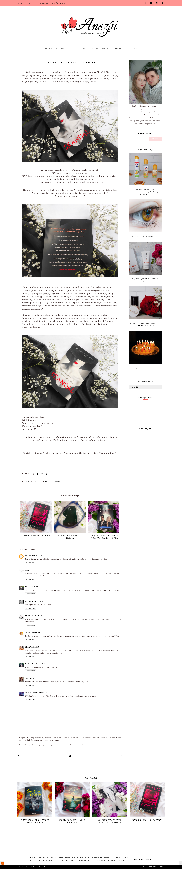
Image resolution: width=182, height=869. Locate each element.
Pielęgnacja (67, 48)
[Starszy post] (121, 756)
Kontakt (43, 3)
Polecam (56, 481)
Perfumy (82, 48)
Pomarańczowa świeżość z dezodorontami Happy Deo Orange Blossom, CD (145, 191)
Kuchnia (106, 48)
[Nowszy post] (18, 756)
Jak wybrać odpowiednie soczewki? (145, 236)
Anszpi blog (33, 866)
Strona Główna (26, 3)
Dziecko (118, 48)
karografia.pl (158, 866)
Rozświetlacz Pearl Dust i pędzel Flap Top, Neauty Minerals (145, 324)
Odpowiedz (30, 562)
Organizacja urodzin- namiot (145, 368)
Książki (94, 48)
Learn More (138, 859)
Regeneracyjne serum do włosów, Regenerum (145, 279)
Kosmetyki (50, 48)
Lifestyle (131, 48)
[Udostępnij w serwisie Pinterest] (46, 474)
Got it (148, 859)
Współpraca (58, 3)
